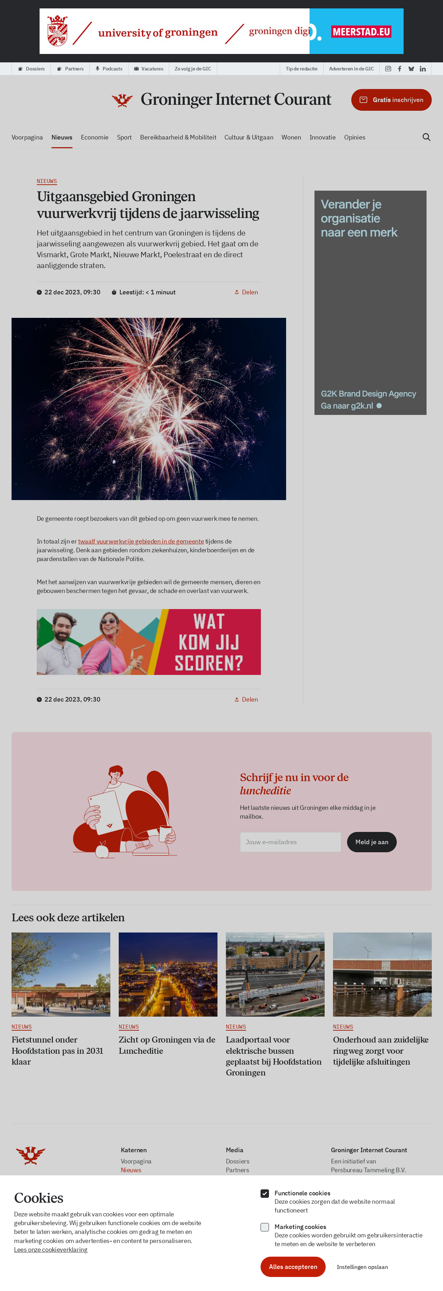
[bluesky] (411, 68)
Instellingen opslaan (362, 1266)
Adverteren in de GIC (351, 69)
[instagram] (388, 68)
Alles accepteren (293, 1267)
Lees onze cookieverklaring (51, 1249)
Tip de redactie (302, 69)
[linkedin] (423, 68)
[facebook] (400, 68)
